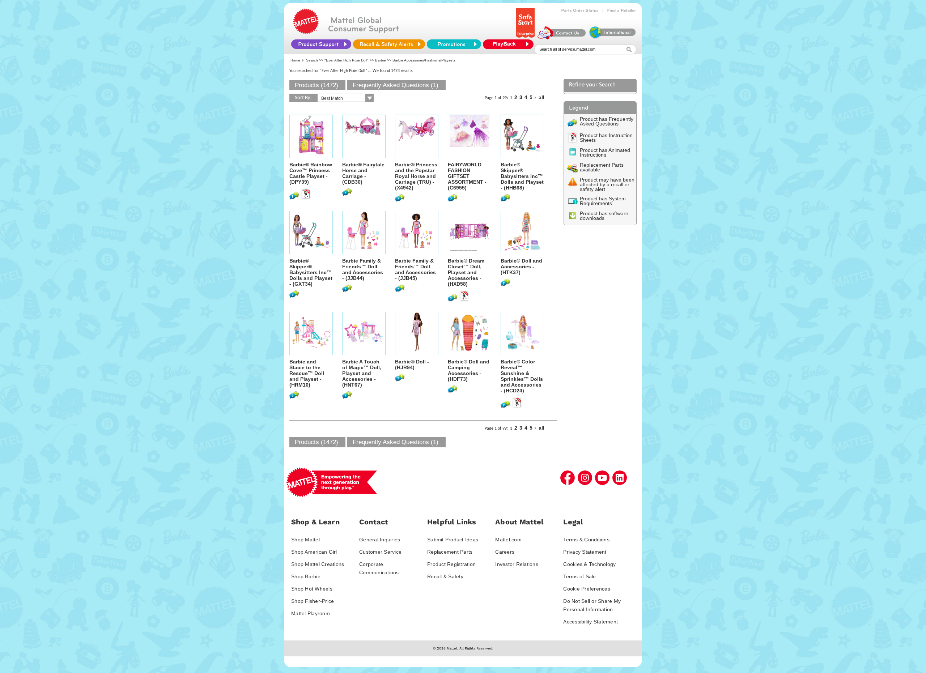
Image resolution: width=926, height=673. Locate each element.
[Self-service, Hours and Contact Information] (562, 38)
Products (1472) (316, 85)
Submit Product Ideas (452, 539)
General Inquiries (379, 539)
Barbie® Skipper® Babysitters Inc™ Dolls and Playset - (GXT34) (310, 272)
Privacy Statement (584, 552)
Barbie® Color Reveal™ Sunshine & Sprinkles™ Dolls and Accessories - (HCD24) (522, 376)
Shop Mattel (305, 539)
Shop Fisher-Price (312, 601)
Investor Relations (516, 564)
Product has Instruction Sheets (606, 137)
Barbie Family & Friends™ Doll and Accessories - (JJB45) (415, 269)
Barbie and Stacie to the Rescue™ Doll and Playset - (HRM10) (306, 373)
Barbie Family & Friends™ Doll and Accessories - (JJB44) (362, 269)
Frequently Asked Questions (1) (395, 85)
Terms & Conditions (586, 539)
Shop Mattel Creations (317, 564)
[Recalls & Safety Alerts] (389, 44)
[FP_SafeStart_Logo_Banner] (526, 38)
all (541, 97)
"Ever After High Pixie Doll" (346, 60)
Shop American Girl (314, 552)
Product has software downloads (604, 215)
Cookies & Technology (589, 564)
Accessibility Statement (590, 622)
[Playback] (510, 44)
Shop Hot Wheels (311, 589)
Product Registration (451, 564)
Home (295, 60)
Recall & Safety (445, 576)
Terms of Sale (579, 576)
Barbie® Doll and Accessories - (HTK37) (521, 266)
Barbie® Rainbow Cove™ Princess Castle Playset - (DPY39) (310, 173)
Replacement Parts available (602, 167)
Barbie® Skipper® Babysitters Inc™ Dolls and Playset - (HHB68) (522, 176)
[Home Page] (306, 32)
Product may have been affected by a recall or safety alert (607, 184)
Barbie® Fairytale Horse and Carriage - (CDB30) (363, 173)
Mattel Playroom (310, 613)
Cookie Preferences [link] (586, 589)
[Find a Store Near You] (621, 10)
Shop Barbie (305, 576)
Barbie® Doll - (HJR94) (412, 364)
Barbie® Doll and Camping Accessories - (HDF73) (468, 370)
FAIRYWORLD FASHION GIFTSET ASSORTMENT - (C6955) (467, 176)
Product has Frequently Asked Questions (606, 121)
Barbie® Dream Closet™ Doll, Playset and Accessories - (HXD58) (466, 272)
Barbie (380, 60)
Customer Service (380, 552)
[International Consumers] (612, 38)
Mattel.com (508, 539)
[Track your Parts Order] (580, 10)
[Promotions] (454, 44)
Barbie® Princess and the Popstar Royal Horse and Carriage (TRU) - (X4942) (416, 176)
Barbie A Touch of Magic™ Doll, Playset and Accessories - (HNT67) (361, 373)
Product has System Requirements (603, 201)
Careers (504, 552)
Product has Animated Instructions (605, 152)
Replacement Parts (449, 552)
